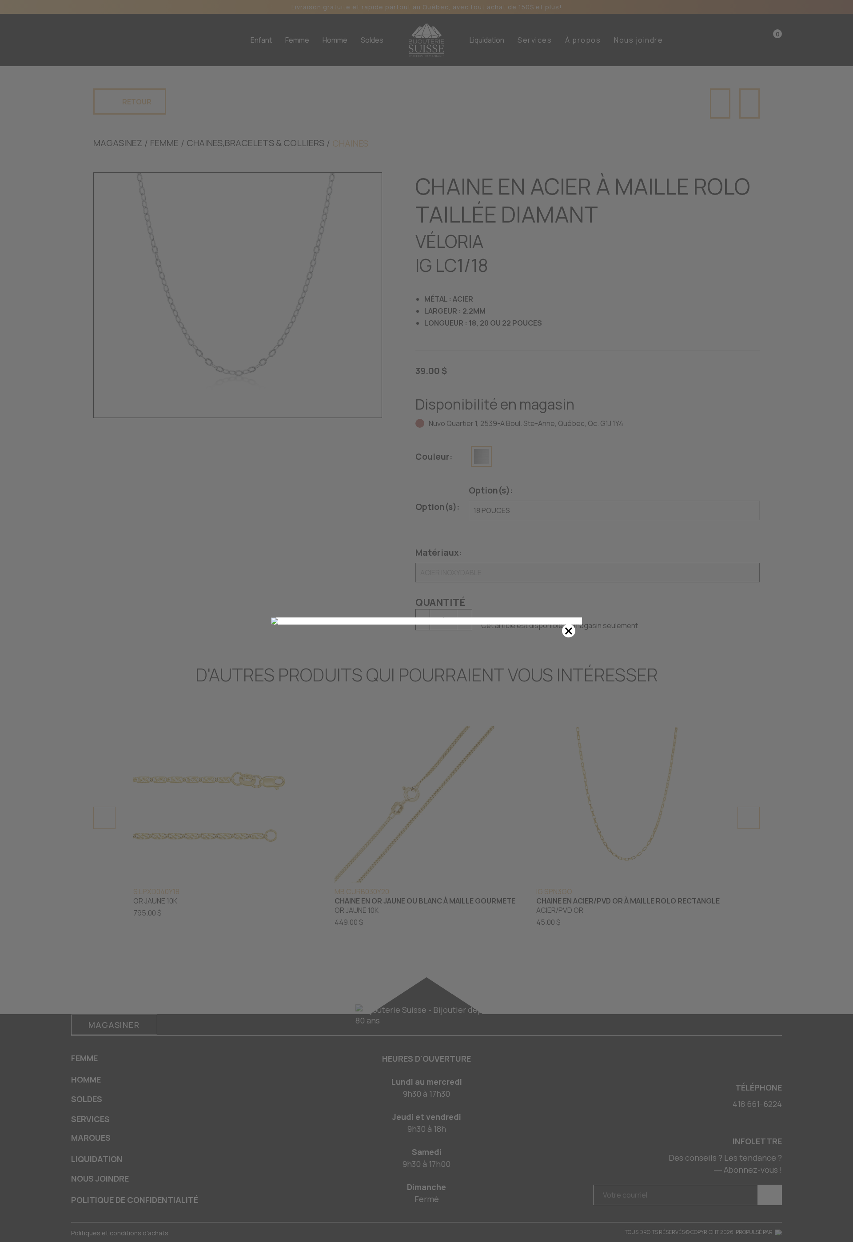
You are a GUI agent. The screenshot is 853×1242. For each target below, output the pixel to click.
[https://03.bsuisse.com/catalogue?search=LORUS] (426, 621)
